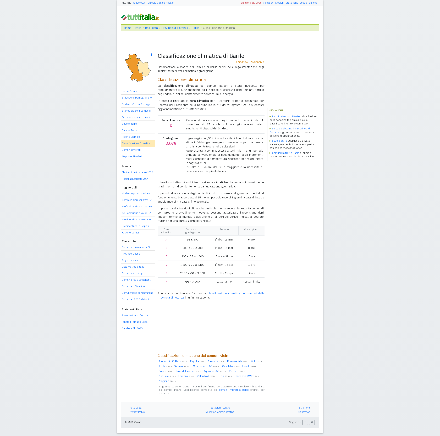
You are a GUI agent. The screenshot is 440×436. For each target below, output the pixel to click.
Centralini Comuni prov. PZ (137, 200)
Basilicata (151, 28)
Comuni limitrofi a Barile (285, 152)
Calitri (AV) (206, 376)
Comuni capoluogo (133, 273)
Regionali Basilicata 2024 (135, 178)
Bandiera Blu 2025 (132, 328)
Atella (165, 366)
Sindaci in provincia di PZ (136, 193)
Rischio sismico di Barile (286, 116)
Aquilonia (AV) (215, 371)
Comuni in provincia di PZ (136, 247)
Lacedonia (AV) (246, 376)
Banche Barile (130, 130)
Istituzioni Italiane (220, 407)
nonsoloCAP (139, 2)
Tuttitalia (126, 2)
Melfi (256, 361)
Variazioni (268, 2)
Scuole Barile (129, 123)
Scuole (303, 2)
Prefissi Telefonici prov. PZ (137, 206)
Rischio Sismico (131, 136)
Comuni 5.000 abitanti (136, 299)
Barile (195, 28)
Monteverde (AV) (206, 366)
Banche (313, 2)
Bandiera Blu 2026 (251, 2)
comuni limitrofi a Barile (234, 389)
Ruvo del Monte (188, 371)
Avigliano (167, 381)
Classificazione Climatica (136, 143)
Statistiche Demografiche (137, 97)
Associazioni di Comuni (135, 315)
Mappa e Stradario (132, 156)
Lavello (249, 366)
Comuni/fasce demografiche (137, 292)
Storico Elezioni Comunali (136, 110)
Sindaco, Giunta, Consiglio (136, 104)
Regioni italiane (130, 260)
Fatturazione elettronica (136, 117)
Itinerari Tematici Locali (135, 321)
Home (127, 28)
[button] (305, 422)
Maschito (231, 366)
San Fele (167, 376)
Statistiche (291, 2)
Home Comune (130, 91)
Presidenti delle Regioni (135, 226)
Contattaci (304, 412)
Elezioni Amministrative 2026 (137, 172)
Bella (225, 376)
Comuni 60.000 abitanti (136, 279)
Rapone (237, 371)
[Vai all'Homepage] (141, 16)
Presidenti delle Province (136, 219)
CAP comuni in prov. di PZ (136, 213)
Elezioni (279, 2)
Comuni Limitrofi (131, 149)
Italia (138, 28)
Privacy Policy (137, 412)
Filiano (166, 371)
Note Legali (135, 407)
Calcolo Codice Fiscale (161, 2)
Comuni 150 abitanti (134, 286)
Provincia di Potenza (174, 28)
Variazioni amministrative (220, 412)
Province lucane (131, 253)
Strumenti (305, 407)
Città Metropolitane (133, 266)
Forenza (186, 376)
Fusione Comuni (131, 232)
